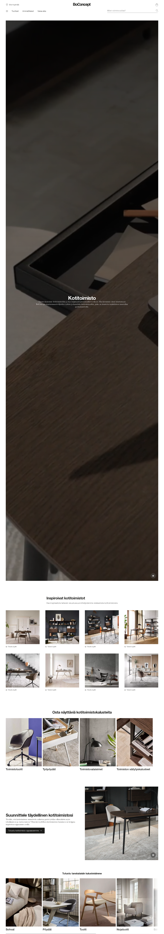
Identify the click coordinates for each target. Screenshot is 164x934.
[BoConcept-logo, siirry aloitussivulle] (82, 4)
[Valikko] (6, 11)
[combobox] (133, 10)
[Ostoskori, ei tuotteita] (156, 4)
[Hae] (157, 10)
